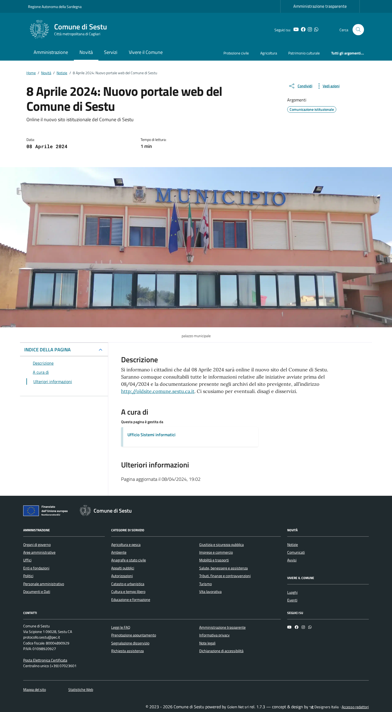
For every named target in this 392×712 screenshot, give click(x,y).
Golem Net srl (238, 707)
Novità (86, 52)
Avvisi (292, 560)
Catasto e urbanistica (127, 584)
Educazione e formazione (130, 600)
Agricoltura (268, 53)
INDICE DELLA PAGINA (47, 349)
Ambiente (118, 552)
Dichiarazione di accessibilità (221, 651)
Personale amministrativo (43, 584)
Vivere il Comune (146, 52)
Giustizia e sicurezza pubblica (221, 545)
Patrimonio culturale (304, 53)
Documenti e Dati (36, 592)
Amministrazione (51, 52)
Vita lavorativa (210, 592)
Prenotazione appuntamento (133, 635)
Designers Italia (326, 707)
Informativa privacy (214, 635)
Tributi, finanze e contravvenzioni (225, 576)
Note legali (207, 643)
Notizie (292, 545)
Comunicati (296, 552)
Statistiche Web (80, 690)
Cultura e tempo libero (128, 592)
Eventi (292, 600)
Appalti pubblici (122, 568)
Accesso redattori (355, 707)
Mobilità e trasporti (214, 560)
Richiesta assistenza (127, 651)
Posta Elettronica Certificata (45, 660)
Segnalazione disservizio (130, 643)
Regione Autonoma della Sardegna (55, 6)
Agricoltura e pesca (126, 545)
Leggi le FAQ (120, 627)
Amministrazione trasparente (320, 6)
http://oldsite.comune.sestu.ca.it (157, 391)
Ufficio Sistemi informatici (151, 434)
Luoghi (292, 592)
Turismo (205, 584)
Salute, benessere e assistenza (223, 568)
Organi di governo (37, 545)
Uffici (27, 560)
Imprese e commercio (216, 552)
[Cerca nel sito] (358, 30)
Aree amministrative (39, 552)
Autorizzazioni (122, 576)
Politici (28, 576)
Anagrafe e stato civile (128, 560)
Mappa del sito (34, 690)
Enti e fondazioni (36, 568)
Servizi (110, 52)
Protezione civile (236, 53)
